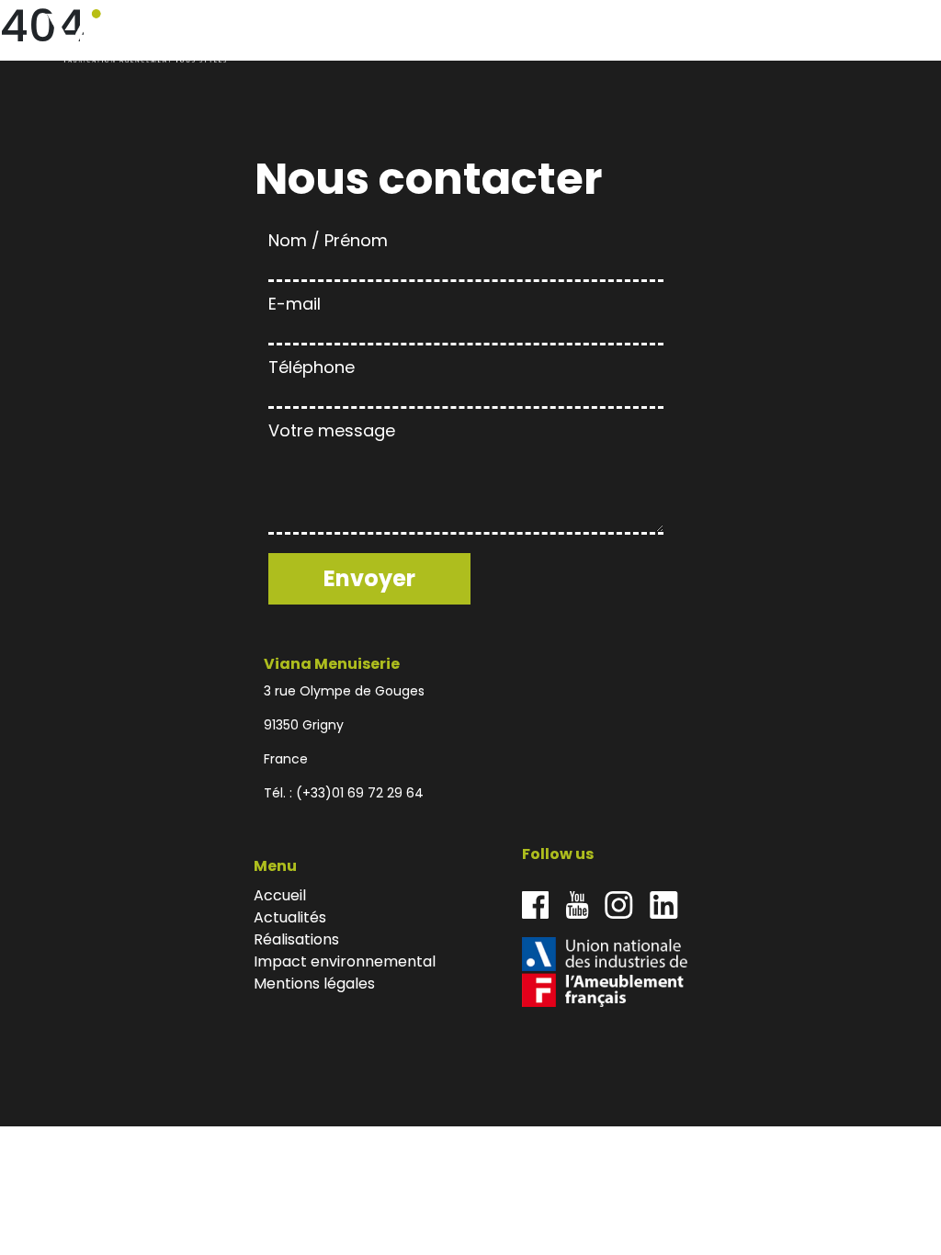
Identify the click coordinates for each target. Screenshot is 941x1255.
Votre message (331, 430)
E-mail (294, 303)
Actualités (597, 36)
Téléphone (311, 367)
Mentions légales (314, 983)
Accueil (535, 36)
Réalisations (677, 36)
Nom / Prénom (328, 240)
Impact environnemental (782, 36)
